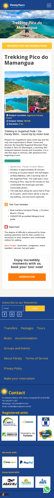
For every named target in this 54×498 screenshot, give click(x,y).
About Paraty (13, 358)
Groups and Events (17, 348)
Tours (41, 328)
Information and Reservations (27, 45)
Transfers (10, 328)
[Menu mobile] (49, 6)
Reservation (27, 276)
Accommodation (26, 338)
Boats (8, 338)
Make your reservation (19, 378)
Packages (27, 328)
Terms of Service (36, 358)
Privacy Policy (13, 368)
